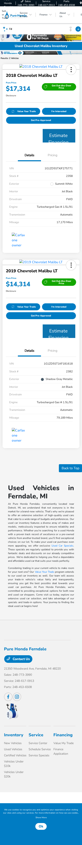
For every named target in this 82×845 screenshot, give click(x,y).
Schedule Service (40, 749)
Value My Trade (63, 743)
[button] (71, 69)
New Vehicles (13, 743)
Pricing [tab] (52, 155)
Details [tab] (29, 155)
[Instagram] (17, 697)
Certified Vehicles (15, 755)
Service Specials (39, 755)
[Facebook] (8, 697)
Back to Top (70, 468)
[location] (81, 3)
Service (36, 735)
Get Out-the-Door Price (61, 87)
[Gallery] (41, 52)
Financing (63, 735)
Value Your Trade (26, 111)
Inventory (13, 735)
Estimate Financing (58, 137)
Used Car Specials (62, 545)
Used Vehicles (13, 749)
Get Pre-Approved (41, 120)
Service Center (38, 743)
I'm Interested (58, 111)
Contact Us (21, 659)
